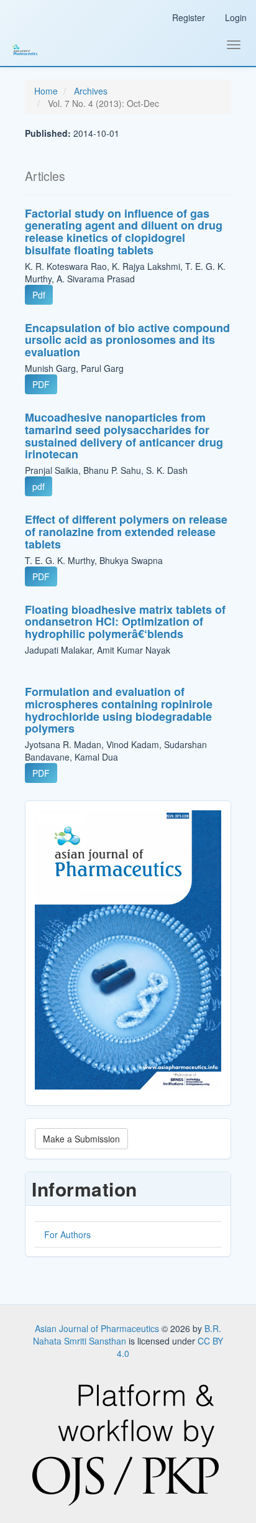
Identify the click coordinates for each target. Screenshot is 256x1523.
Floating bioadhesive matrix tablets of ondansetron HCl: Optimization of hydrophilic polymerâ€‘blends (125, 621)
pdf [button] (38, 486)
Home (46, 91)
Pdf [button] (38, 295)
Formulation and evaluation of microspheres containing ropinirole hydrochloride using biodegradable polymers (119, 709)
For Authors (67, 1234)
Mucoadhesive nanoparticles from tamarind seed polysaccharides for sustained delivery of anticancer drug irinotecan (124, 435)
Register (188, 17)
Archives (90, 91)
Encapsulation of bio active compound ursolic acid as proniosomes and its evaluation (127, 340)
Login (236, 17)
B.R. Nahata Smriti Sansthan (127, 1334)
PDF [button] (41, 384)
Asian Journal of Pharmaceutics (98, 1328)
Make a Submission (81, 1138)
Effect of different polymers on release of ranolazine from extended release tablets (126, 531)
